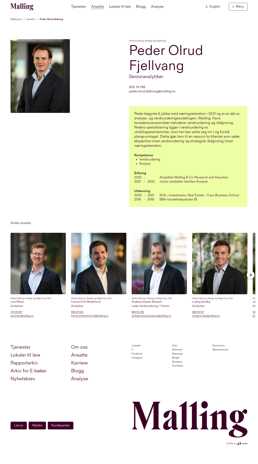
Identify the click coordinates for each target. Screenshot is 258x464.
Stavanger (177, 353)
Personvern (218, 345)
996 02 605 (77, 312)
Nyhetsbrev (23, 379)
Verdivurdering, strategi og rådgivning (147, 40)
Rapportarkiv (24, 363)
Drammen (177, 349)
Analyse (157, 6)
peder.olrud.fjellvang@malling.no (152, 91)
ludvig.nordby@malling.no (206, 316)
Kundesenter (60, 425)
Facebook (137, 353)
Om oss (79, 347)
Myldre (37, 425)
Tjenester (78, 6)
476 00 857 (16, 312)
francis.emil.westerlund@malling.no (89, 316)
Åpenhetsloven (220, 349)
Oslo (174, 345)
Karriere (79, 363)
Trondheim (177, 365)
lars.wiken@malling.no (22, 316)
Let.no (18, 425)
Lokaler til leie (120, 6)
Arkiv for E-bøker (29, 371)
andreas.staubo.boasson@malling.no (151, 316)
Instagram (137, 357)
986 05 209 (138, 312)
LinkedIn (136, 345)
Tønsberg (177, 361)
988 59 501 (198, 312)
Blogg (141, 6)
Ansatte (97, 6)
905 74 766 (137, 87)
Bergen (176, 357)
